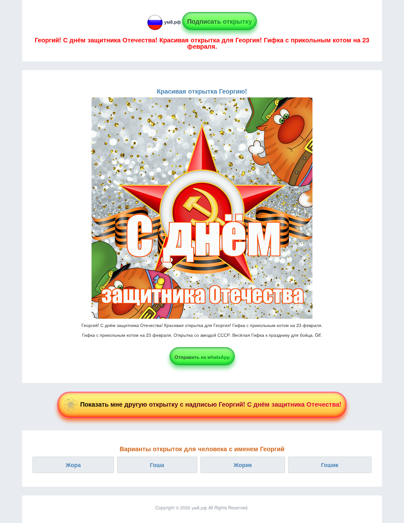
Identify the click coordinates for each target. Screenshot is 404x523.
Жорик (243, 465)
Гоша (157, 465)
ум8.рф (172, 21)
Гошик (329, 465)
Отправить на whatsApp (202, 357)
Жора (73, 465)
